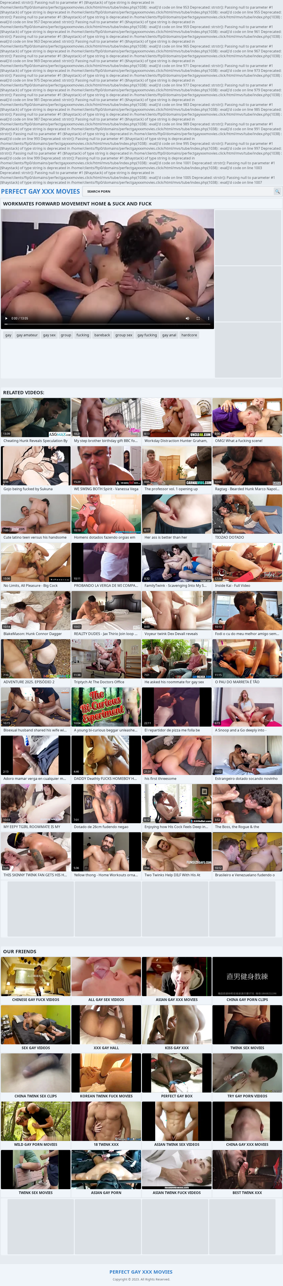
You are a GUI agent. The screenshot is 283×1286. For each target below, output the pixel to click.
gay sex (49, 335)
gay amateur (27, 335)
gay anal (169, 335)
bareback (102, 335)
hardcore (189, 335)
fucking (82, 335)
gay (8, 335)
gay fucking (147, 335)
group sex (123, 335)
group (66, 335)
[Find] (277, 191)
